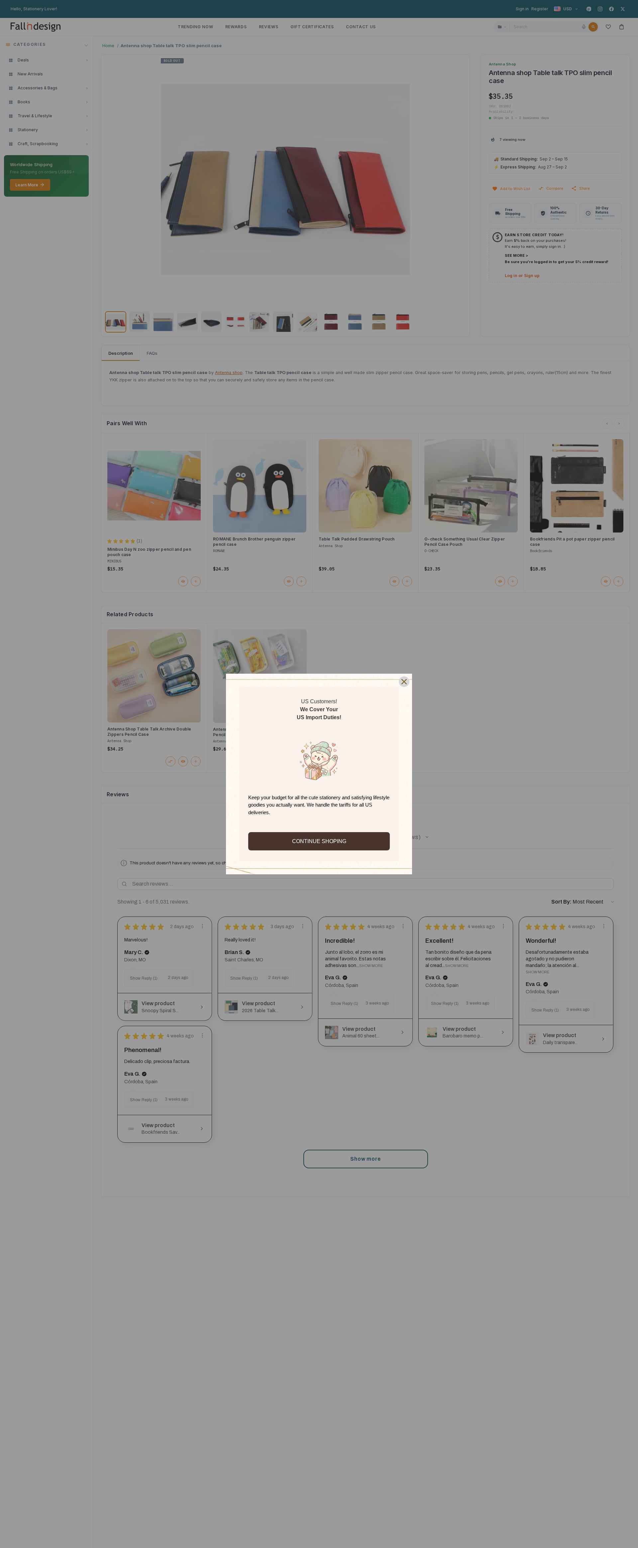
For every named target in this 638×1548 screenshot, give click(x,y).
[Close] (404, 682)
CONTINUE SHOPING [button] (319, 841)
